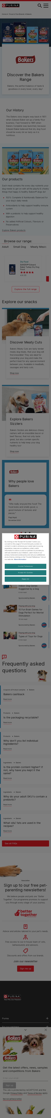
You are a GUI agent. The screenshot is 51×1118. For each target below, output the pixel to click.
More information (20, 559)
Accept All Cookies (25, 573)
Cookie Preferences (25, 566)
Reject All (25, 579)
